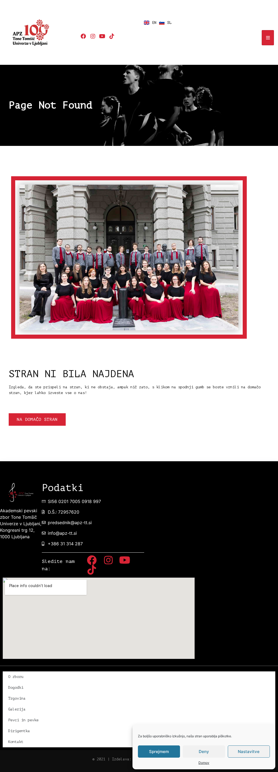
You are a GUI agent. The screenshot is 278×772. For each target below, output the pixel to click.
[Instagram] (93, 36)
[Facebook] (83, 36)
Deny (204, 751)
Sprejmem (159, 751)
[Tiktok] (112, 36)
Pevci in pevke (23, 720)
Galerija (17, 709)
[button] (37, 419)
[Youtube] (102, 36)
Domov (203, 763)
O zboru (15, 677)
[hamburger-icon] (268, 37)
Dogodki (15, 687)
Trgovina (17, 698)
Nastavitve (249, 751)
